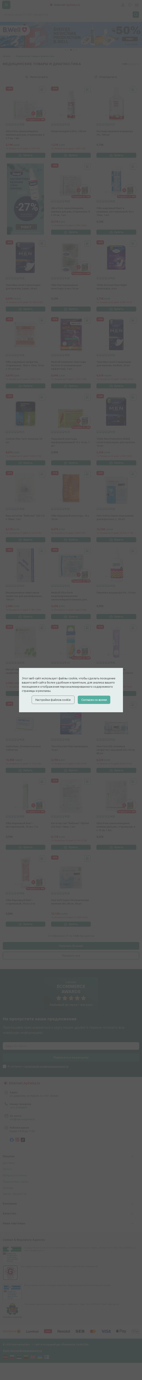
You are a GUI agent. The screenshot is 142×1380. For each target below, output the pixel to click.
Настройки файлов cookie (53, 699)
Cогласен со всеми (94, 699)
